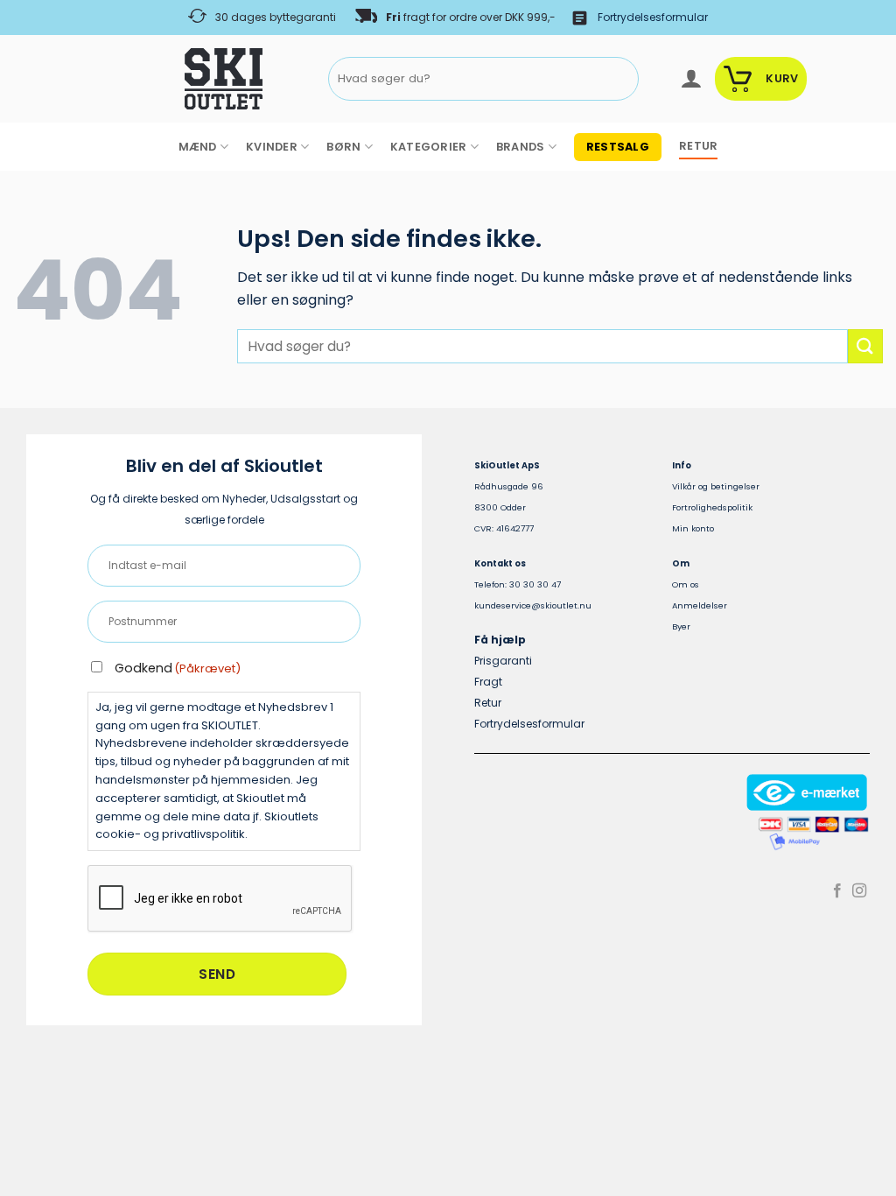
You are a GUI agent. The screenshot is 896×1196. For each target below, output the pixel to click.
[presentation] (221, 899)
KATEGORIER (428, 146)
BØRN (343, 146)
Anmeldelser (699, 605)
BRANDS (520, 146)
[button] (691, 79)
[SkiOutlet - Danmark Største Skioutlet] (175, 79)
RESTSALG (617, 146)
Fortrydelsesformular (653, 17)
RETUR (698, 145)
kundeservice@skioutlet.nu (533, 605)
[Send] (622, 79)
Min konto (693, 528)
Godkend (178, 668)
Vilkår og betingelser (716, 486)
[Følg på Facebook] (837, 891)
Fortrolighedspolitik (712, 507)
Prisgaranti (503, 660)
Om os (685, 584)
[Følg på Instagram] (859, 891)
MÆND (197, 146)
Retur (487, 702)
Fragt (488, 681)
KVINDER (272, 146)
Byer (681, 626)
